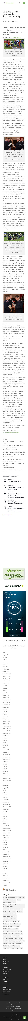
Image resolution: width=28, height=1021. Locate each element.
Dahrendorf (6, 909)
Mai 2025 (5, 690)
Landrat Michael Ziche (8, 928)
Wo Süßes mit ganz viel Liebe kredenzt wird (14, 452)
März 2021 (5, 797)
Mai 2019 (5, 844)
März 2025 (5, 693)
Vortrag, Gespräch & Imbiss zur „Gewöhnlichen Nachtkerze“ (16, 502)
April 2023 (5, 745)
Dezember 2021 (7, 778)
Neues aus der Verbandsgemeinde (9, 889)
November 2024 (7, 700)
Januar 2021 (6, 802)
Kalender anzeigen (7, 515)
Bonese (19, 900)
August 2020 (6, 809)
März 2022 (5, 773)
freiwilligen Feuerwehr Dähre (9, 916)
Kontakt (13, 1010)
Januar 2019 (6, 854)
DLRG (17, 909)
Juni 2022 (5, 766)
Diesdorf (12, 909)
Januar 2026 (6, 671)
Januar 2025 (6, 697)
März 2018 (5, 875)
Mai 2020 (5, 816)
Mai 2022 (5, 769)
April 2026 (5, 664)
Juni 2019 (5, 842)
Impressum (18, 1008)
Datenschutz (9, 1008)
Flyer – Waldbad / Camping (13, 1006)
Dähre (4, 21)
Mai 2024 (5, 714)
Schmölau (20, 931)
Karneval (19, 923)
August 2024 (6, 707)
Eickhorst (5, 911)
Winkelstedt (19, 948)
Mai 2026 (5, 662)
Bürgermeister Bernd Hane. (9, 902)
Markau (16, 928)
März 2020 (5, 821)
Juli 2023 (5, 738)
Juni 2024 (5, 712)
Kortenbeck (10, 926)
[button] (24, 1017)
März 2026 (5, 666)
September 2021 (7, 785)
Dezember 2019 (7, 828)
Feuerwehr (5, 914)
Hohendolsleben (15, 921)
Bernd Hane (13, 900)
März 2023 (5, 747)
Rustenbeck (13, 931)
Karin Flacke (12, 923)
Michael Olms (6, 931)
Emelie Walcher (12, 911)
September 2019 (7, 835)
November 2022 (7, 757)
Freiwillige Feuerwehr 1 (12, 21)
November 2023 (7, 728)
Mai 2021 (5, 795)
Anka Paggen (21, 897)
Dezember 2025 (7, 674)
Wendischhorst (6, 948)
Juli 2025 (5, 685)
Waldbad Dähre (6, 945)
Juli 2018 (5, 866)
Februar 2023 (6, 750)
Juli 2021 (5, 790)
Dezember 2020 (7, 804)
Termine (13, 1005)
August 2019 (6, 837)
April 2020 (5, 818)
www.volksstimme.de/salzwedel (11, 432)
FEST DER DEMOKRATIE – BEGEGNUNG (13, 445)
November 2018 (7, 859)
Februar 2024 (6, 721)
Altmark (5, 897)
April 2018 (5, 873)
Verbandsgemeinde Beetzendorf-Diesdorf (12, 938)
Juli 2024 (5, 709)
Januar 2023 (6, 752)
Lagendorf (17, 926)
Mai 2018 (5, 871)
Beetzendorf (6, 900)
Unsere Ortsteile (16, 1003)
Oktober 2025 (6, 678)
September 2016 (7, 882)
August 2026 (6, 655)
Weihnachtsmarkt (16, 945)
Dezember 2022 (7, 754)
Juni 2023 (5, 740)
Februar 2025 (6, 695)
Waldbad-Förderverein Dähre (15, 943)
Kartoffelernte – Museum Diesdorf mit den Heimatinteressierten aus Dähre (16, 495)
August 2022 (6, 761)
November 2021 (7, 780)
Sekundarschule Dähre (8, 933)
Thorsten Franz (15, 936)
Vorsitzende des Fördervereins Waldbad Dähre (13, 941)
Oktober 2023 (6, 731)
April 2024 (5, 716)
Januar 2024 (6, 723)
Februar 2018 (6, 878)
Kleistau (5, 926)
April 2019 (5, 847)
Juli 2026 (5, 657)
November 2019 (7, 830)
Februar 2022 (6, 776)
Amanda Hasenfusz (12, 897)
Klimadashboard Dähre (8, 467)
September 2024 (7, 704)
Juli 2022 (5, 764)
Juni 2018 (5, 868)
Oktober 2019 (6, 833)
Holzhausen (6, 923)
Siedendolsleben (18, 933)
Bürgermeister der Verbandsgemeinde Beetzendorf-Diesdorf (12, 905)
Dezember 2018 (7, 856)
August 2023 (6, 735)
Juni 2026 (5, 659)
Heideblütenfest (6, 921)
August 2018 (6, 863)
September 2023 (7, 733)
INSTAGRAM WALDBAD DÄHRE (14, 646)
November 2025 (7, 676)
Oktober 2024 (6, 702)
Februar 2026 (6, 669)
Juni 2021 (5, 792)
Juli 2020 (5, 811)
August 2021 (6, 788)
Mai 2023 (5, 742)
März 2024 (5, 719)
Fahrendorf (19, 911)
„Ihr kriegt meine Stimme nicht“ (10, 457)
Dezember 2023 (7, 726)
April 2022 (5, 771)
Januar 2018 (6, 880)
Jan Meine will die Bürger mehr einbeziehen (13, 454)
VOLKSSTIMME (17, 37)
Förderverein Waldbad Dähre (9, 919)
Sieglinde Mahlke (7, 936)
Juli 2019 (5, 840)
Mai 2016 (5, 885)
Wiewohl (13, 948)
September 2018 (7, 861)
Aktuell (8, 1003)
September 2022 (7, 759)
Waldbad (5, 943)
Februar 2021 (6, 799)
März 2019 (5, 849)
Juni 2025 (5, 688)
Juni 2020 (5, 814)
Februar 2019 (6, 852)
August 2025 (6, 683)
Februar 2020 (6, 823)
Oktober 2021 (6, 783)
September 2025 (7, 681)
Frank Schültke (13, 914)
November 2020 (7, 806)
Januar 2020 (6, 826)
